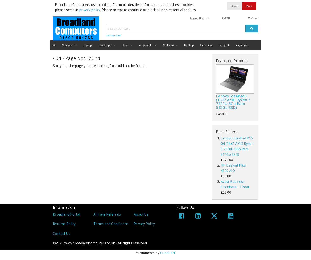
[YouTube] (230, 216)
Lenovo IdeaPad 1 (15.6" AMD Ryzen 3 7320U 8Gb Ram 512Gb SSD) (233, 101)
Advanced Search (113, 35)
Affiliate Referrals (107, 214)
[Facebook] (181, 216)
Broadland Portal (66, 214)
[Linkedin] (198, 216)
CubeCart (167, 252)
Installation (206, 45)
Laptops (88, 45)
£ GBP (226, 18)
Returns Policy (64, 223)
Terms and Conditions (110, 223)
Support (224, 45)
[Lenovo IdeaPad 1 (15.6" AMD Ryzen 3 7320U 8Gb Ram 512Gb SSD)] (235, 79)
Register (204, 18)
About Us (141, 214)
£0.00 (254, 18)
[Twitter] (214, 216)
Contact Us (61, 233)
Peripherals (145, 45)
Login (193, 18)
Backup (189, 45)
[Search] (251, 28)
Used (125, 45)
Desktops (105, 45)
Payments (241, 45)
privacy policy (89, 9)
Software (168, 45)
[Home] (54, 45)
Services (67, 45)
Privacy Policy (144, 223)
